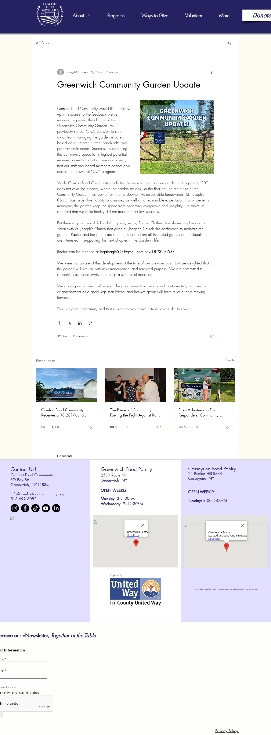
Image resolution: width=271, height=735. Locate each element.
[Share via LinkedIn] (80, 323)
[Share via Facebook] (59, 323)
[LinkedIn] (56, 508)
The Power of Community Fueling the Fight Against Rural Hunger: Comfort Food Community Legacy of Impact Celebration (135, 412)
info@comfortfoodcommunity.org (37, 493)
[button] (230, 43)
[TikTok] (35, 508)
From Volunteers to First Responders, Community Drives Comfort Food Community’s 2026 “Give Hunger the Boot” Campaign (202, 412)
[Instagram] (15, 508)
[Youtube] (46, 508)
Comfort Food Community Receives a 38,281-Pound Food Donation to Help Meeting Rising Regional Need (66, 412)
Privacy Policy (227, 730)
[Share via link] (90, 323)
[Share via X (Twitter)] (70, 323)
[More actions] (211, 72)
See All (230, 360)
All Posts (42, 42)
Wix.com (253, 589)
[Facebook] (25, 508)
